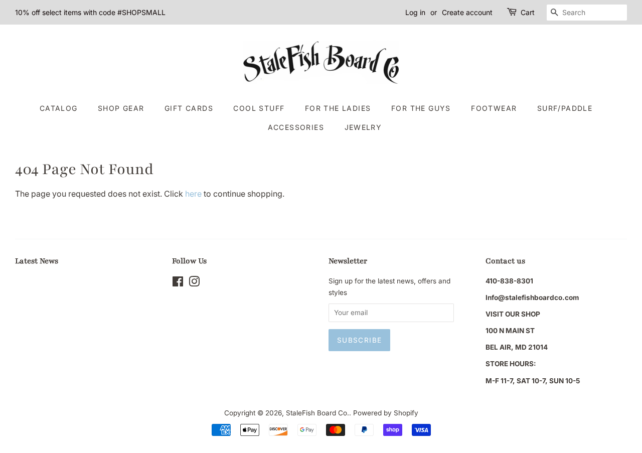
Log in (415, 12)
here (193, 194)
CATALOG (59, 108)
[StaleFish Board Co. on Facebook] (178, 283)
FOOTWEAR (494, 108)
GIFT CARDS (189, 108)
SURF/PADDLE (564, 108)
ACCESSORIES (296, 127)
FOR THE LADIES (338, 108)
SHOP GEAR (121, 108)
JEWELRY (363, 127)
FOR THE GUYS (421, 108)
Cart (528, 12)
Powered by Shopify (385, 413)
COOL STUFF (258, 108)
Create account (467, 12)
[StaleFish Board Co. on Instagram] (194, 283)
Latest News (36, 261)
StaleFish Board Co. (317, 413)
